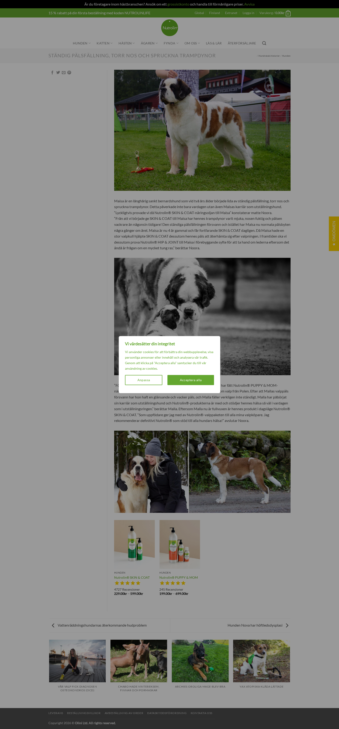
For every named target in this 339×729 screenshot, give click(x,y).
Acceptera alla (191, 380)
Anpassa (143, 380)
